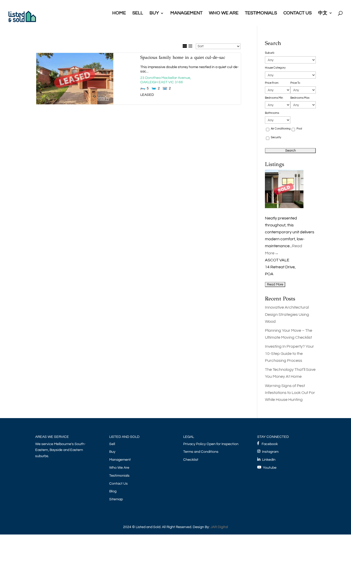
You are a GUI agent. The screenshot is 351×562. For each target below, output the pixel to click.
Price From (272, 82)
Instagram (270, 452)
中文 (322, 13)
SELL (137, 13)
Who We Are (119, 467)
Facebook (268, 444)
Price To (295, 82)
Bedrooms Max (299, 97)
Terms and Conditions (200, 452)
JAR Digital (219, 527)
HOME (119, 13)
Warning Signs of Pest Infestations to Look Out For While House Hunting (290, 393)
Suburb (269, 52)
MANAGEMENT (186, 13)
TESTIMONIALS (261, 13)
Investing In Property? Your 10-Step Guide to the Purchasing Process (289, 353)
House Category (275, 67)
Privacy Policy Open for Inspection (210, 444)
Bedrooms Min (274, 97)
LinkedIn (268, 460)
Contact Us (118, 483)
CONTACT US (297, 13)
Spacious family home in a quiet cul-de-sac (182, 57)
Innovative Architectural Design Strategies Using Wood (287, 314)
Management (120, 460)
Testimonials (119, 475)
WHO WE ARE (223, 13)
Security (276, 137)
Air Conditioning (281, 128)
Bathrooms (272, 113)
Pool (299, 128)
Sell (112, 444)
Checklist (190, 460)
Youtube (269, 467)
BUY (154, 13)
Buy (112, 452)
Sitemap (116, 499)
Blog (112, 491)
